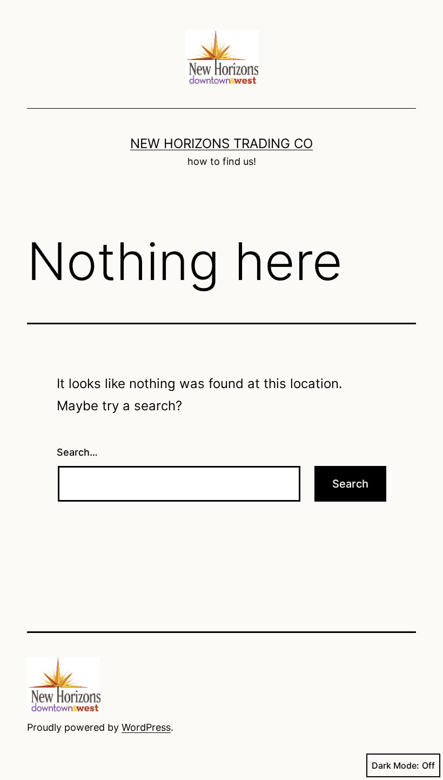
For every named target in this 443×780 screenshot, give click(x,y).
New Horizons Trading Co (221, 143)
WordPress (146, 727)
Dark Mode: (395, 765)
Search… (77, 452)
